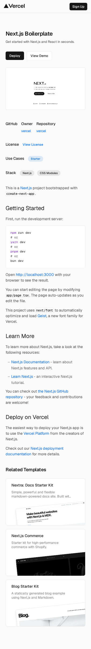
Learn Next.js (22, 376)
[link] (78, 6)
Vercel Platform (36, 433)
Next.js (26, 187)
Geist (42, 315)
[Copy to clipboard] (77, 233)
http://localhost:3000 (35, 274)
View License (33, 144)
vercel (26, 131)
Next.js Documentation (30, 362)
